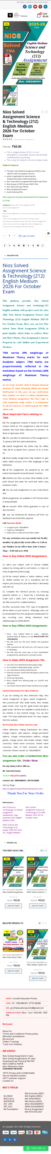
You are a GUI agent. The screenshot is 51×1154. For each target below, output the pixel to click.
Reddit (38, 245)
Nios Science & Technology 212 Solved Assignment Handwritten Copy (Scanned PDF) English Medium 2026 (12, 814)
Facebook (5, 245)
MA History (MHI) (33, 1101)
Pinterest (19, 245)
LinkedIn (14, 245)
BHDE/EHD (9, 1101)
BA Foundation (11, 1109)
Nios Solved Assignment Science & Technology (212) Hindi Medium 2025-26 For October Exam (35, 812)
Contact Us (8, 1080)
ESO (10, 1106)
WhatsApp (43, 245)
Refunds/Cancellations (14, 1036)
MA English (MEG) (33, 1096)
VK (24, 245)
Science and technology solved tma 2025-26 (18, 227)
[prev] (42, 112)
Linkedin (15, 1140)
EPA (10, 1103)
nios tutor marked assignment (35, 221)
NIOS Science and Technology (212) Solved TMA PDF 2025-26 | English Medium (12, 829)
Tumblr (33, 245)
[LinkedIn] (45, 7)
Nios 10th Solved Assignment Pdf (23, 205)
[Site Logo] (21, 15)
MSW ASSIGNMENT (34, 1106)
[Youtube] (35, 7)
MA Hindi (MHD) (33, 1098)
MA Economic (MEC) (34, 1093)
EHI (6, 1103)
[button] (5, 15)
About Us (7, 1031)
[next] (46, 112)
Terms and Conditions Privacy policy (20, 1033)
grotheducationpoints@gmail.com (27, 1007)
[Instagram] (40, 7)
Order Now (30, 760)
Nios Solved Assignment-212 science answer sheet (21, 219)
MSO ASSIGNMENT (34, 1103)
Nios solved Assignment (11, 208)
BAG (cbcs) (9, 1098)
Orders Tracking (11, 1041)
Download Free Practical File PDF (18, 1061)
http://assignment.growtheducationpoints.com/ (23, 788)
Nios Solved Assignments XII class (19, 1058)
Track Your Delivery (12, 1044)
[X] (30, 7)
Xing (28, 245)
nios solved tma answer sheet (13, 221)
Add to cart (28, 236)
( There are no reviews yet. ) (24, 139)
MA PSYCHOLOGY (34, 1111)
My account (8, 1039)
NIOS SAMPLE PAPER (13, 1063)
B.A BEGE (8, 1096)
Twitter (9, 245)
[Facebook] (25, 7)
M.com (28, 1109)
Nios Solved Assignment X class (18, 1055)
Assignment (37, 1109)
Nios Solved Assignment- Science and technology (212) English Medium (24, 214)
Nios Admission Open (13, 1066)
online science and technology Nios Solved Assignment (22, 224)
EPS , (6, 1106)
